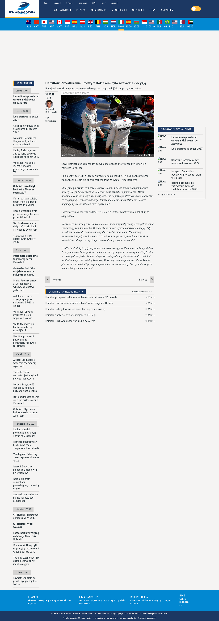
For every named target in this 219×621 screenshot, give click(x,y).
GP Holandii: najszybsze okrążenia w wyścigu (25, 516)
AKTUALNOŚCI (62, 10)
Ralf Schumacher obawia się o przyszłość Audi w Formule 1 (26, 400)
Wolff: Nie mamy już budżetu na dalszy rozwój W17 (23, 327)
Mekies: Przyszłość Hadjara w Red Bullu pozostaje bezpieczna (25, 387)
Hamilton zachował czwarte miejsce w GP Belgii (71, 315)
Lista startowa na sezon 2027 (25, 118)
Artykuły (53, 600)
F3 (183, 602)
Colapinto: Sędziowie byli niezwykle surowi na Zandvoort (26, 412)
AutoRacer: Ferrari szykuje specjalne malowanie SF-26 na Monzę (23, 301)
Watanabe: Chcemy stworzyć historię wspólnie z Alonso (23, 315)
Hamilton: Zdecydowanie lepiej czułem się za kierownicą (75, 309)
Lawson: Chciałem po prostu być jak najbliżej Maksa (25, 581)
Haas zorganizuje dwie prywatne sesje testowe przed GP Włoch (26, 214)
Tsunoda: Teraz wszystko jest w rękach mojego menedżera (25, 375)
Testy (47, 600)
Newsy (41, 600)
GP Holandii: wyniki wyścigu (23, 525)
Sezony (82, 600)
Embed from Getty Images (75, 93)
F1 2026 (81, 10)
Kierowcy (97, 600)
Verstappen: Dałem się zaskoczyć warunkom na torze (26, 457)
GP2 (186, 602)
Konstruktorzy (84, 604)
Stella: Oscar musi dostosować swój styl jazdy (24, 239)
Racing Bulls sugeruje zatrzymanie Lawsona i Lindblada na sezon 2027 (26, 153)
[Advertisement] (109, 55)
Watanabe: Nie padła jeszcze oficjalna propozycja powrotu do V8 (25, 167)
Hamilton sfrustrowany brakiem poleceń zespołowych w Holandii (26, 445)
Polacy (33, 604)
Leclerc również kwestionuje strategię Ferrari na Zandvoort (24, 432)
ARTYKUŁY (167, 10)
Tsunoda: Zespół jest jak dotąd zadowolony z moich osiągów (26, 561)
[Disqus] (100, 375)
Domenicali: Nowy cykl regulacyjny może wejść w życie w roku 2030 (26, 548)
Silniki (122, 600)
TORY (152, 10)
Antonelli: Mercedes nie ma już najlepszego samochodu (25, 497)
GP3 (181, 605)
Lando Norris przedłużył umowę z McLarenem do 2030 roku (25, 99)
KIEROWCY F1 (99, 10)
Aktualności (33, 600)
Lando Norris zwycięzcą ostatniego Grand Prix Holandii (26, 536)
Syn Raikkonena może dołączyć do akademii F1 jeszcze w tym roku (25, 226)
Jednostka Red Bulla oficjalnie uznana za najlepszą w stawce (24, 271)
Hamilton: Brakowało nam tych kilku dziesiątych (70, 321)
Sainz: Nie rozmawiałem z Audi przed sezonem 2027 (26, 129)
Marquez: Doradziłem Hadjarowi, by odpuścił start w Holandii (25, 141)
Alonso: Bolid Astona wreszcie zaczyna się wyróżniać (24, 363)
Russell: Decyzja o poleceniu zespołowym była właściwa (25, 469)
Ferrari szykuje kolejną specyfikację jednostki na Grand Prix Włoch (25, 202)
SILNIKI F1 (138, 10)
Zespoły (105, 600)
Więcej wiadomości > (142, 292)
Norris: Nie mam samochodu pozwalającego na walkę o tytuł (26, 483)
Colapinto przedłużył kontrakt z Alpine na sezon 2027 (24, 189)
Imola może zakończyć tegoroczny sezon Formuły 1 (25, 259)
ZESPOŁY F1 (119, 10)
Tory (111, 600)
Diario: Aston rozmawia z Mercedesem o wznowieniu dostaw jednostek (25, 285)
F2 (180, 602)
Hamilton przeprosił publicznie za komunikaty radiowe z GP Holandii (24, 341)
